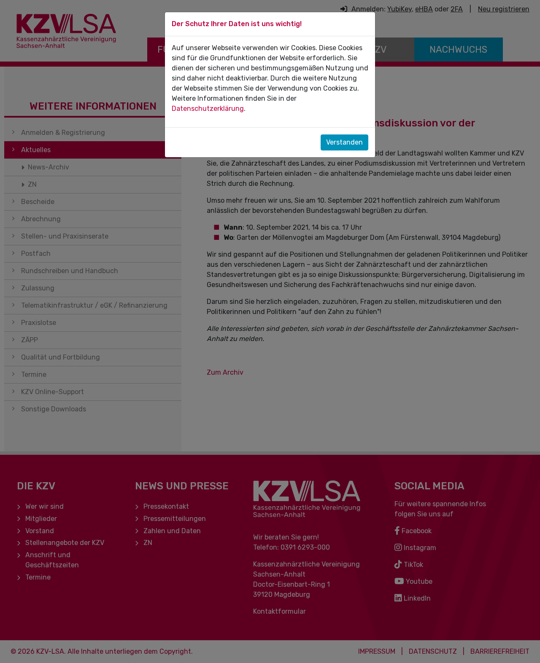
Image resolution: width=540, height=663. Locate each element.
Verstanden (344, 142)
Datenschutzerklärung (208, 109)
